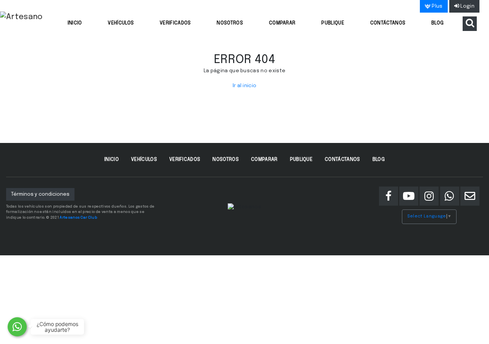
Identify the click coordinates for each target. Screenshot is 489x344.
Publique (332, 23)
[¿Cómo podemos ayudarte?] (17, 326)
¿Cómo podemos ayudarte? (57, 327)
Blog (437, 23)
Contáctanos (388, 23)
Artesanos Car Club (78, 217)
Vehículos (121, 23)
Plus (437, 6)
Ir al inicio (245, 85)
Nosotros (230, 23)
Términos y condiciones (40, 194)
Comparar (282, 23)
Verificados (175, 23)
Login (466, 6)
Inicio (75, 23)
